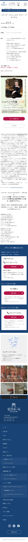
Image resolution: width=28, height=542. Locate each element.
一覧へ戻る (14, 125)
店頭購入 (21, 298)
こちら (11, 277)
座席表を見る (14, 532)
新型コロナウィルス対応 (9, 467)
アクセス (5, 447)
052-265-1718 (11, 263)
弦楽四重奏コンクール (9, 490)
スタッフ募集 (6, 511)
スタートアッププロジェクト (10, 478)
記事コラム (5, 452)
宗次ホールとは (7, 439)
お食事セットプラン (8, 459)
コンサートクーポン (8, 463)
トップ (4, 427)
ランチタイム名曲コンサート (10, 475)
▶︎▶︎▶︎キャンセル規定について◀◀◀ (9, 67)
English (4, 519)
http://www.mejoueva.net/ (16, 187)
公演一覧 (5, 431)
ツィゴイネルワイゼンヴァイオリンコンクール (13, 495)
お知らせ (5, 507)
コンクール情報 (7, 482)
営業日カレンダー (15, 274)
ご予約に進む (14, 266)
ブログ (4, 435)
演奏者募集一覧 (7, 471)
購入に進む (14, 293)
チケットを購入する (14, 118)
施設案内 (5, 443)
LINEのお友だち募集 (8, 499)
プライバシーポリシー (8, 515)
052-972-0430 (15, 313)
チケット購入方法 (7, 455)
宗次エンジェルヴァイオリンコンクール (13, 486)
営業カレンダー (7, 503)
